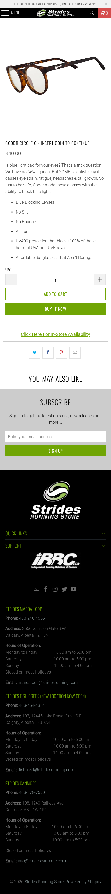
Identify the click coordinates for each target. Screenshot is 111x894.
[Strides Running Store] (55, 13)
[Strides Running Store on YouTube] (74, 589)
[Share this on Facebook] (47, 353)
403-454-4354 (32, 705)
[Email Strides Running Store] (37, 589)
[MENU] (2, 13)
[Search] (92, 13)
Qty (7, 269)
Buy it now (55, 309)
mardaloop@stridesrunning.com (48, 682)
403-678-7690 (32, 792)
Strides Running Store (44, 881)
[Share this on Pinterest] (61, 353)
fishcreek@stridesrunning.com (46, 769)
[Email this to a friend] (75, 353)
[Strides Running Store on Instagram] (55, 589)
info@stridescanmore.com (42, 860)
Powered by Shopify (83, 881)
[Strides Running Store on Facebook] (46, 589)
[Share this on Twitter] (34, 353)
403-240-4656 (32, 618)
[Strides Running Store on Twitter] (64, 589)
